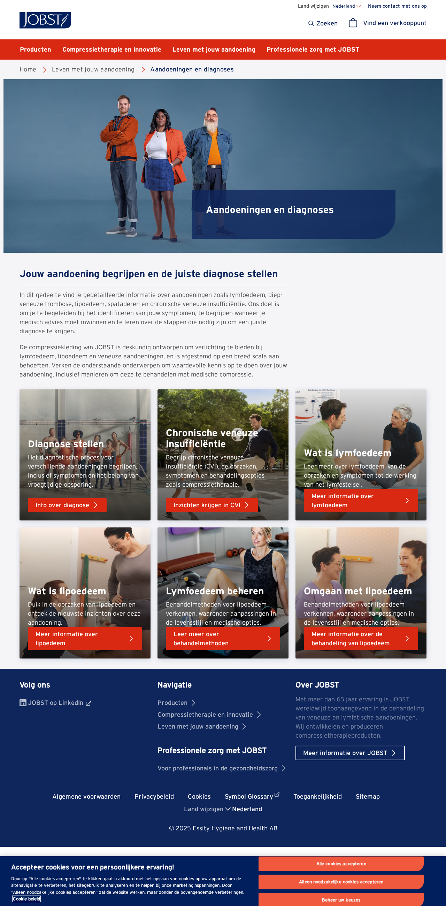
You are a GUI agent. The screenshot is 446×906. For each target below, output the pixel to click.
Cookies (199, 796)
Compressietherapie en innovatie (205, 714)
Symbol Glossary (249, 796)
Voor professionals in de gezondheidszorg (217, 768)
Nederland (343, 6)
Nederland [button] (247, 809)
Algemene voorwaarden (86, 796)
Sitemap (368, 796)
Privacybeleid (154, 796)
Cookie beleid (26, 898)
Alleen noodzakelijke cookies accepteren (341, 881)
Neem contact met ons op (397, 6)
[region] (223, 881)
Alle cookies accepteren (341, 864)
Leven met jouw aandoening (197, 726)
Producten (172, 702)
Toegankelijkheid (317, 796)
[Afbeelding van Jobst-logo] (45, 20)
